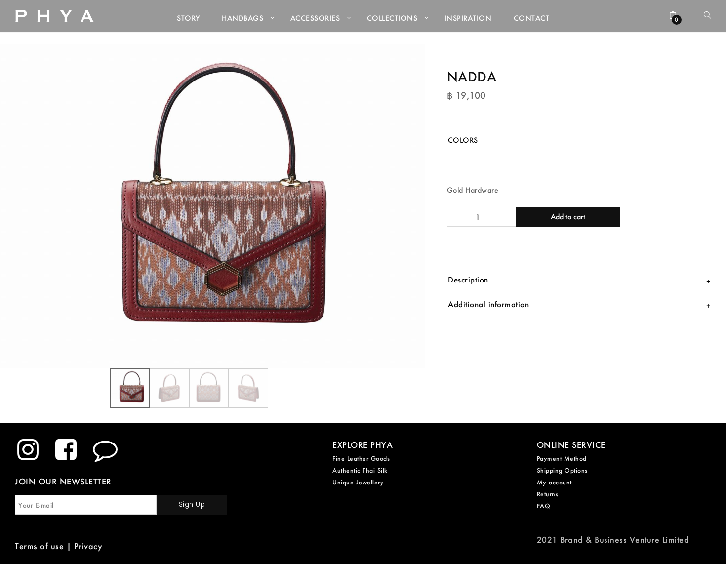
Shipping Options (562, 470)
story (188, 18)
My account (554, 482)
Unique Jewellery (358, 482)
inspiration (468, 18)
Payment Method (562, 458)
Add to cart (568, 216)
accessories (315, 18)
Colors (463, 140)
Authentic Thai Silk (360, 470)
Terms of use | (44, 546)
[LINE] (105, 449)
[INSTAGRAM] (28, 449)
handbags (242, 18)
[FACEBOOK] (66, 449)
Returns (548, 494)
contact (532, 18)
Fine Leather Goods (361, 458)
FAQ (544, 506)
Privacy (88, 546)
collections (392, 18)
